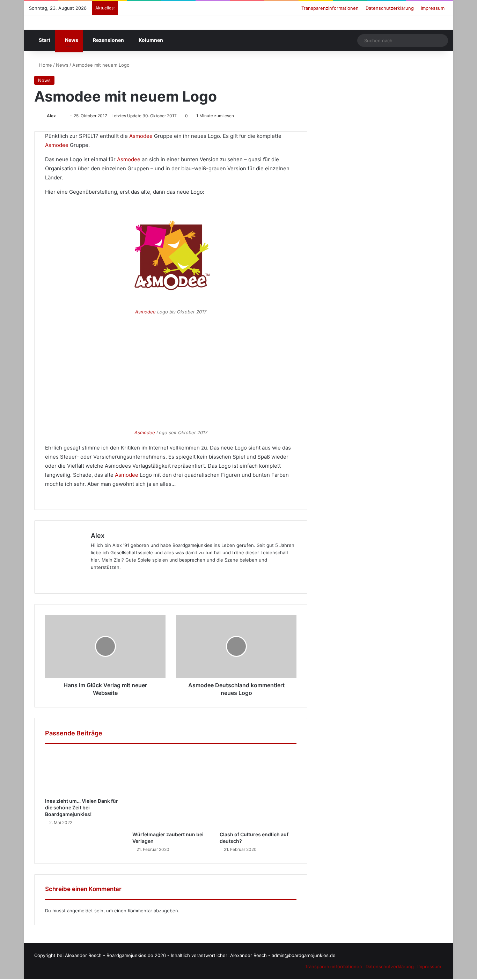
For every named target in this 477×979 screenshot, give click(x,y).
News (71, 40)
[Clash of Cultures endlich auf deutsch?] (258, 789)
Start (44, 40)
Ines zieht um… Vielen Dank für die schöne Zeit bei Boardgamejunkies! (81, 807)
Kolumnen (150, 40)
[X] (73, 578)
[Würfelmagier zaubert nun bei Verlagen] (170, 789)
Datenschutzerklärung (390, 8)
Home (45, 65)
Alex (51, 115)
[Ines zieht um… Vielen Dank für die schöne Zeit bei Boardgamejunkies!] (83, 772)
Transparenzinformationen (330, 8)
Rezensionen (108, 40)
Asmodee (141, 136)
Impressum (433, 8)
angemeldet (80, 910)
